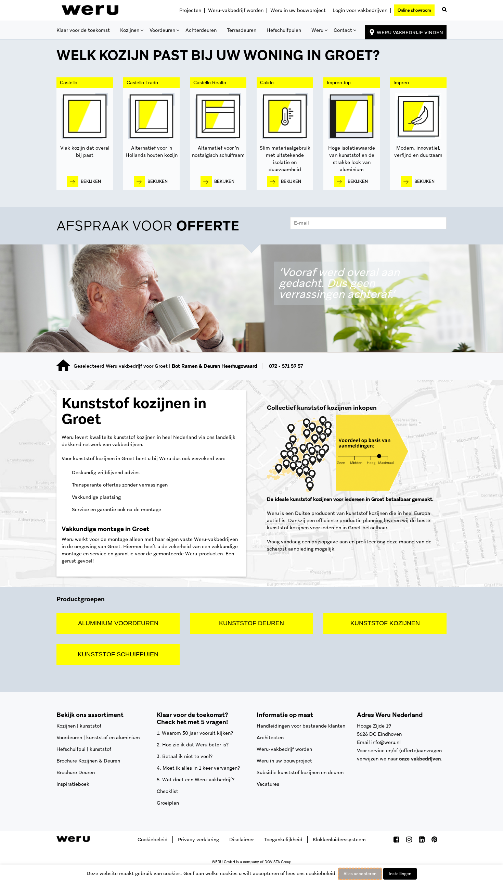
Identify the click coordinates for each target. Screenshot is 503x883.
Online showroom (414, 10)
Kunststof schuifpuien (118, 654)
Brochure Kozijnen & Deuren (88, 761)
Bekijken (91, 181)
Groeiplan (168, 803)
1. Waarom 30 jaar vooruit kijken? (195, 733)
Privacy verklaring (198, 839)
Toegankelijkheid (283, 839)
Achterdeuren (201, 30)
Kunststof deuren (251, 623)
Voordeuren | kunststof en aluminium (98, 737)
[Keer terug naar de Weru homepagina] (90, 10)
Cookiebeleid (153, 839)
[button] (443, 8)
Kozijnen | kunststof (78, 726)
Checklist (167, 791)
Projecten (190, 10)
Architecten (270, 737)
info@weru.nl (386, 742)
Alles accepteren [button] (360, 873)
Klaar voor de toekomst (83, 30)
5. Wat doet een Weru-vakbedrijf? (195, 780)
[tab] (251, 227)
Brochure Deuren (75, 772)
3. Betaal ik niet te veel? (184, 756)
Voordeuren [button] (162, 30)
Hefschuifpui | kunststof (83, 749)
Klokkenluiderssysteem (339, 839)
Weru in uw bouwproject (298, 10)
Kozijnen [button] (129, 30)
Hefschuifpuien (284, 30)
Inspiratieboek (72, 784)
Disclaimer (241, 839)
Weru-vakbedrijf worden (235, 10)
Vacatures (268, 784)
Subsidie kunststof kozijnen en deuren (300, 772)
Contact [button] (343, 30)
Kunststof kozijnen (385, 623)
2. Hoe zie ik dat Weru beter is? (193, 745)
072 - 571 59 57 (286, 366)
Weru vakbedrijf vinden (410, 32)
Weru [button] (317, 30)
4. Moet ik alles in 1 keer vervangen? (198, 768)
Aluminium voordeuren (118, 623)
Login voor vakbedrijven (360, 10)
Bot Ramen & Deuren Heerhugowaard (214, 366)
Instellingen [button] (400, 873)
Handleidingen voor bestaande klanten (301, 726)
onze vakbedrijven (420, 759)
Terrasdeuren (241, 30)
